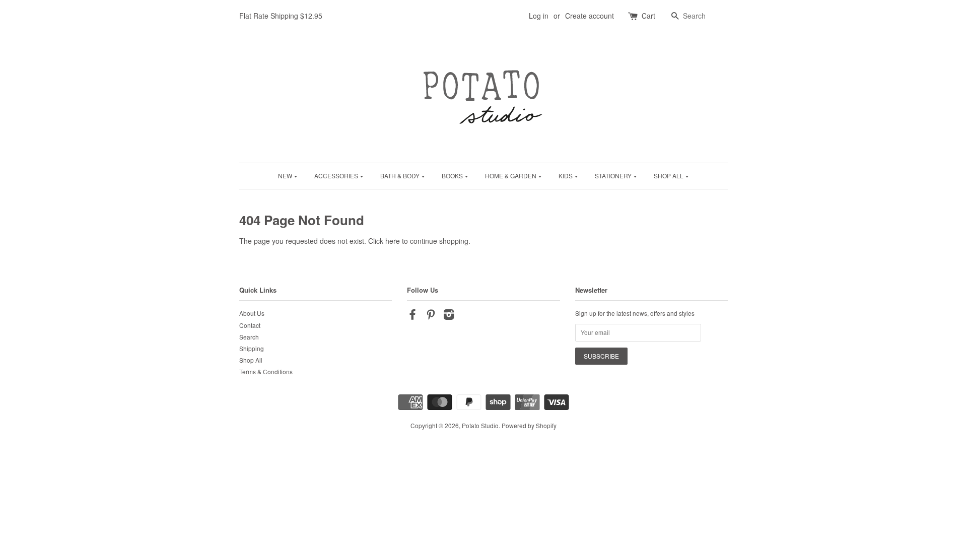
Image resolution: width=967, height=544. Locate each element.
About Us (251, 313)
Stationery (614, 175)
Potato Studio (480, 425)
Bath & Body (400, 175)
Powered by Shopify (529, 425)
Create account (589, 16)
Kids (566, 175)
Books (453, 175)
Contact (249, 325)
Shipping (251, 348)
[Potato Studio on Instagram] (448, 316)
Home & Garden (511, 175)
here (392, 241)
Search (249, 336)
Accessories (337, 175)
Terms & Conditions (266, 371)
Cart (648, 16)
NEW (286, 175)
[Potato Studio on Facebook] (412, 316)
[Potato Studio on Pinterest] (430, 316)
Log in (538, 16)
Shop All (669, 175)
